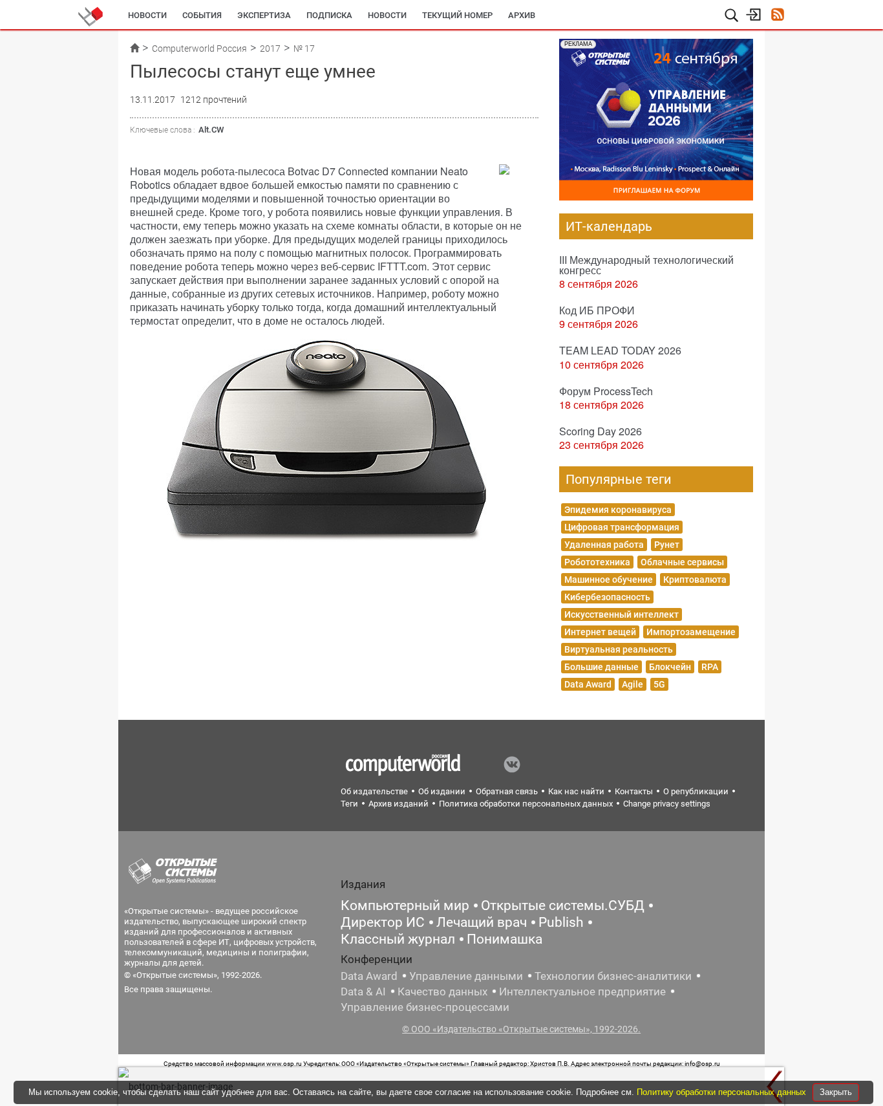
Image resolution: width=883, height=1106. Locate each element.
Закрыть (836, 1092)
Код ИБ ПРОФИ (597, 310)
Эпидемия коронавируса (618, 509)
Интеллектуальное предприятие (582, 991)
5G (659, 684)
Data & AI (363, 991)
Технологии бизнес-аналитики (613, 976)
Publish (561, 922)
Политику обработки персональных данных (723, 1092)
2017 (270, 48)
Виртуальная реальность (618, 649)
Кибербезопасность (607, 597)
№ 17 (304, 48)
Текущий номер (457, 15)
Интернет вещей (600, 632)
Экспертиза (264, 15)
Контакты (634, 791)
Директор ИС (383, 922)
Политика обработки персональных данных (526, 803)
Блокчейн (670, 667)
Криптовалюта (695, 579)
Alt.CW (211, 130)
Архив (521, 15)
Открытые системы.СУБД (562, 905)
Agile (632, 684)
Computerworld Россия (199, 48)
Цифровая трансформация (621, 527)
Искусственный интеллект (621, 614)
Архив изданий (398, 803)
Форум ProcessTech (606, 391)
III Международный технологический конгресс (646, 264)
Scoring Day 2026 (600, 431)
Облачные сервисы (682, 562)
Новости (147, 15)
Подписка (329, 15)
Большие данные (601, 667)
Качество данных (442, 991)
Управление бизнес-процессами (425, 1007)
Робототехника (597, 562)
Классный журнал (398, 939)
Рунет (666, 544)
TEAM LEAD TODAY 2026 (620, 350)
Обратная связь (507, 791)
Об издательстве (374, 791)
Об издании (441, 791)
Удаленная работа (604, 544)
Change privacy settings (666, 803)
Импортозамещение (691, 632)
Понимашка (504, 939)
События (202, 15)
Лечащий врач (481, 922)
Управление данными (466, 976)
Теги (349, 803)
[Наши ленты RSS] (777, 16)
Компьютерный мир (405, 905)
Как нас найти (576, 791)
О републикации (696, 791)
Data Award (588, 684)
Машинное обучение (608, 579)
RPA (709, 667)
